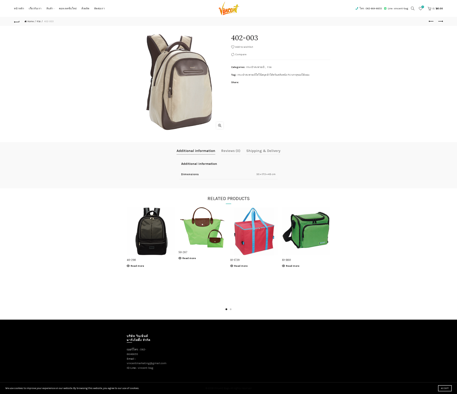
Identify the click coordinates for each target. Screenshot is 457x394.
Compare (240, 54)
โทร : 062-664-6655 (370, 8)
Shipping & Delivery (263, 151)
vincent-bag (145, 368)
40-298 (131, 260)
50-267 (183, 252)
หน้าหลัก (19, 8)
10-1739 (235, 260)
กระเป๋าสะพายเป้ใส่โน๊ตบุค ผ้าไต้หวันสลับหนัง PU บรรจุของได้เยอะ (273, 74)
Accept (445, 388)
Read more (137, 265)
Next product (440, 21)
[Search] (413, 8)
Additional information (196, 151)
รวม (39, 21)
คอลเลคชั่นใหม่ (68, 8)
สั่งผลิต (85, 8)
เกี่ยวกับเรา (35, 8)
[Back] (16, 21)
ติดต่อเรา (99, 8)
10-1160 (286, 260)
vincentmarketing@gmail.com (146, 363)
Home (30, 21)
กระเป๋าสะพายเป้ (255, 67)
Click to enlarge (219, 125)
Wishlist (422, 7)
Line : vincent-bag (397, 8)
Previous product (431, 21)
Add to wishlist (244, 46)
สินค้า (49, 8)
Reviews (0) (230, 151)
